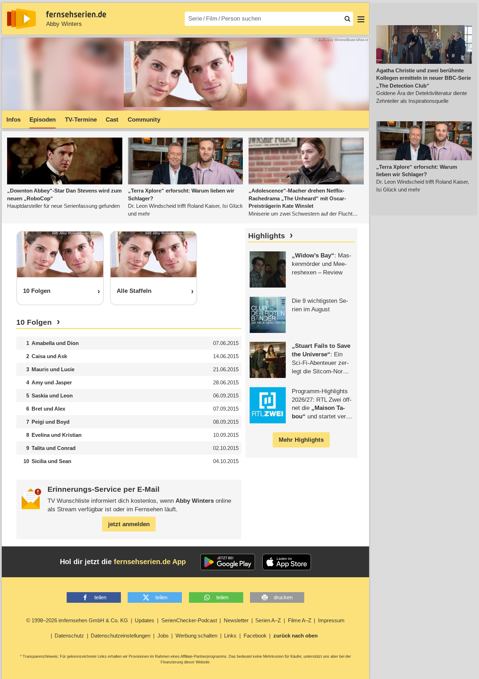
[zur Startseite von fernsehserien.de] (21, 19)
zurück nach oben (295, 636)
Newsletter (236, 620)
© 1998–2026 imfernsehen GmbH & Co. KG (77, 620)
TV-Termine (81, 119)
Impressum (331, 620)
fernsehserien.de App (150, 562)
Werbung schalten (196, 636)
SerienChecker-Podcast (189, 620)
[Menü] (361, 18)
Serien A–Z (268, 620)
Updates (144, 620)
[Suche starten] (347, 19)
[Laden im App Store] (286, 562)
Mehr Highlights (301, 439)
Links (230, 636)
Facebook (255, 636)
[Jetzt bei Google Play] (227, 562)
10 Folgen (34, 322)
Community (144, 119)
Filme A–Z (299, 620)
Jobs (163, 636)
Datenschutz (69, 636)
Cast (112, 119)
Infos (13, 119)
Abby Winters (64, 24)
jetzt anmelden (129, 524)
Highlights (266, 236)
